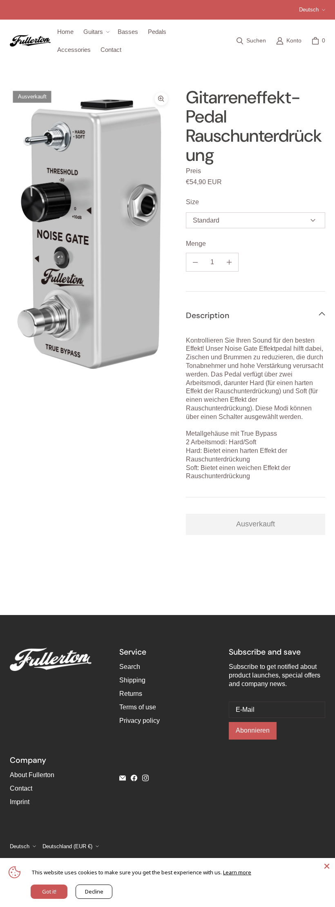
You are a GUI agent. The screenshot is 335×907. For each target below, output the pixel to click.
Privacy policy (139, 720)
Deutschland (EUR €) (67, 846)
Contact (21, 788)
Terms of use (137, 707)
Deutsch (309, 10)
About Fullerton (32, 774)
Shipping (132, 680)
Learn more (237, 872)
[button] (95, 32)
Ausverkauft (255, 524)
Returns (130, 693)
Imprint (19, 801)
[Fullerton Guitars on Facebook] (134, 778)
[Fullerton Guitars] (30, 41)
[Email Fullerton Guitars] (122, 778)
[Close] (327, 866)
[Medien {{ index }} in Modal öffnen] (91, 232)
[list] (91, 232)
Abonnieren (253, 730)
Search (129, 666)
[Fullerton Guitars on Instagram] (145, 778)
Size (192, 201)
